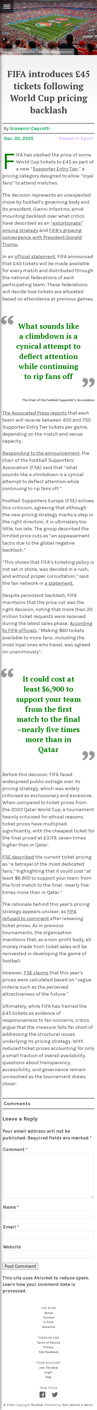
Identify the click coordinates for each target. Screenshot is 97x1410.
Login (48, 1372)
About (48, 1313)
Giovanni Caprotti (30, 128)
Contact (48, 1317)
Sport (87, 138)
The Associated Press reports (34, 413)
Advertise (48, 1327)
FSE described (18, 857)
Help (49, 1377)
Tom (65, 1405)
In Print (48, 1322)
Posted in (69, 138)
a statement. (59, 583)
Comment (15, 1149)
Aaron (88, 1405)
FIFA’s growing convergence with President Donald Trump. (42, 237)
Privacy (48, 1347)
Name (11, 1207)
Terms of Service (48, 1342)
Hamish (75, 1405)
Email (11, 1227)
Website (12, 1246)
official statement (35, 257)
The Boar (37, 1405)
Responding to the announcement (41, 453)
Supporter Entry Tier (55, 169)
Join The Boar (48, 1368)
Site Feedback (48, 1352)
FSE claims (36, 973)
